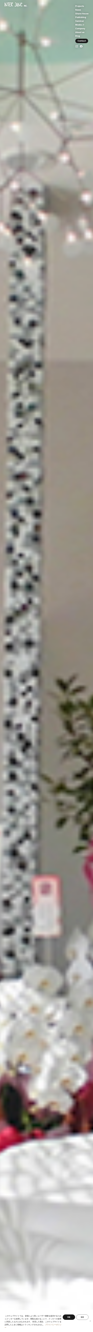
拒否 (82, 1317)
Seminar (79, 21)
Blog (77, 36)
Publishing (80, 17)
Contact (82, 41)
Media (78, 25)
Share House (81, 13)
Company (80, 28)
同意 (68, 1317)
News (78, 10)
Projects (79, 6)
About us (79, 32)
